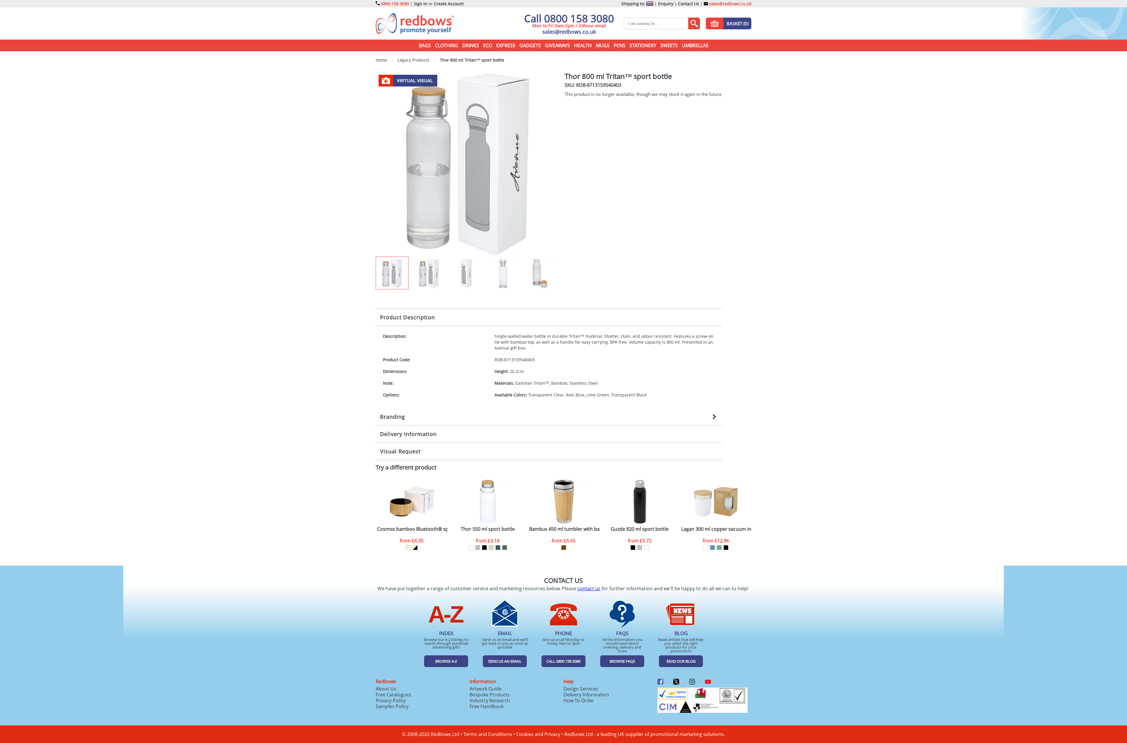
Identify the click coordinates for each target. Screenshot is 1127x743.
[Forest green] (504, 547)
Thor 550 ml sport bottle (488, 529)
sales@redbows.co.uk (729, 3)
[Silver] (477, 547)
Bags (425, 45)
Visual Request (400, 451)
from (412, 541)
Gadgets (530, 45)
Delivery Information (408, 433)
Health (583, 45)
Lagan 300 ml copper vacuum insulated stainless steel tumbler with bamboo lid (716, 529)
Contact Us (688, 3)
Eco (487, 45)
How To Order (579, 700)
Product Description (407, 317)
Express (505, 45)
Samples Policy (392, 706)
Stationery (643, 45)
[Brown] (563, 547)
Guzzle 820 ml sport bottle (640, 529)
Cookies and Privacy (538, 734)
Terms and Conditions (487, 734)
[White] (470, 547)
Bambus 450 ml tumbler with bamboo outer (564, 529)
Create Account (449, 3)
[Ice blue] (712, 547)
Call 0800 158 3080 (569, 18)
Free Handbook (487, 706)
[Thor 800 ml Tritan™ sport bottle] (468, 164)
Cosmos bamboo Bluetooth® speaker (412, 529)
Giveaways (557, 45)
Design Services (581, 689)
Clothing (446, 45)
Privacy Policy (391, 700)
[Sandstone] (491, 547)
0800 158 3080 (395, 3)
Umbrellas (695, 45)
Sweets (669, 45)
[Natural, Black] (415, 547)
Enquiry (665, 3)
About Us (386, 689)
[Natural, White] (408, 547)
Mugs (603, 45)
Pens (619, 45)
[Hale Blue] (497, 547)
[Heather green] (719, 547)
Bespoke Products (490, 694)
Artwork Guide (486, 689)
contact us (588, 588)
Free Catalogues (393, 694)
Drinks (470, 45)
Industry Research (490, 700)
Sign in (420, 3)
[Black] (484, 547)
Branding (392, 416)
